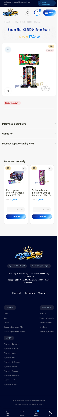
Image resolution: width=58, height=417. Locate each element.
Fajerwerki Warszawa (11, 348)
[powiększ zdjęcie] (7, 91)
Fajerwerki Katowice (11, 375)
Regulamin (43, 327)
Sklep (16, 22)
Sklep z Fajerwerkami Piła (13, 327)
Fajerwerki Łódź (9, 380)
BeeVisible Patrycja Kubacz (35, 404)
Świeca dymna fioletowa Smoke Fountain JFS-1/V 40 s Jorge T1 (41, 194)
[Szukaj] (28, 13)
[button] (16, 216)
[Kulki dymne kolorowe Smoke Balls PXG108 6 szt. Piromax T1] (16, 176)
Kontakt (6, 323)
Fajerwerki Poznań (10, 367)
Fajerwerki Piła (9, 358)
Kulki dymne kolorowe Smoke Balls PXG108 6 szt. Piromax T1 (15, 194)
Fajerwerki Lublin (10, 353)
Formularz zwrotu (46, 323)
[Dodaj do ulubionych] (8, 49)
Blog (5, 318)
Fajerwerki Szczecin (11, 344)
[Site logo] (10, 12)
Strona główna (8, 22)
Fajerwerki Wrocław (11, 371)
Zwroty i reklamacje (47, 318)
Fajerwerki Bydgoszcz (11, 362)
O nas (6, 314)
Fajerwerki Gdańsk (10, 384)
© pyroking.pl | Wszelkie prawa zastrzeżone (29, 400)
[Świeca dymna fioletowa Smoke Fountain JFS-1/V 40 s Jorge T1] (42, 176)
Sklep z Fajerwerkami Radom (14, 332)
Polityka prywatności (47, 332)
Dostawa (43, 314)
